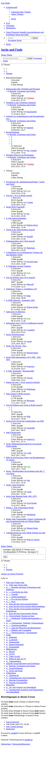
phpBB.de (28, 740)
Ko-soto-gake (32, 262)
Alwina (30, 378)
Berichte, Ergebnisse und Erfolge (23, 91)
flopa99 (30, 236)
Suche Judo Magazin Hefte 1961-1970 (21, 496)
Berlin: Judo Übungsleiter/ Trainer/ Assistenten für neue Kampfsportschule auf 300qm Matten (26, 520)
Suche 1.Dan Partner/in (15, 485)
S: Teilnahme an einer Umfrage (18, 266)
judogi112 (31, 439)
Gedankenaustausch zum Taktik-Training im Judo (25, 533)
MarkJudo (31, 248)
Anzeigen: (7, 549)
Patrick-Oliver (32, 225)
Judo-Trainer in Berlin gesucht (18, 394)
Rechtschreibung (12, 132)
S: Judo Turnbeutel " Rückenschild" (20, 371)
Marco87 (30, 284)
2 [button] (6, 71)
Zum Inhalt (5, 3)
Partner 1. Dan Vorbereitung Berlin (20, 508)
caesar (29, 341)
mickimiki (31, 428)
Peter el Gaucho (33, 540)
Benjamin (30, 401)
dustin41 (30, 128)
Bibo (29, 296)
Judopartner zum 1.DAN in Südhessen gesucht (24, 323)
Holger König (32, 307)
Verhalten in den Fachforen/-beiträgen (21, 103)
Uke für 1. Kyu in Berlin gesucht (19, 195)
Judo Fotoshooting (13, 432)
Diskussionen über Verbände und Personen (23, 89)
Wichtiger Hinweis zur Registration (20, 155)
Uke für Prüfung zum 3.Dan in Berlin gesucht (24, 405)
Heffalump (31, 389)
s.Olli (29, 453)
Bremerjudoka (32, 353)
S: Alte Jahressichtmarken (16, 218)
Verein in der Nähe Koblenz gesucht (20, 230)
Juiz (28, 480)
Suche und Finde (11, 49)
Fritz (28, 191)
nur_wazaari (32, 150)
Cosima (30, 202)
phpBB (14, 733)
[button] (9, 73)
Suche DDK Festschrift (15, 207)
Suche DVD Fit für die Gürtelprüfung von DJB (25, 421)
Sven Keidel (32, 503)
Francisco (30, 366)
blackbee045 (32, 112)
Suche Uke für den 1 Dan (16, 346)
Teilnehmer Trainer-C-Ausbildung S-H (21, 289)
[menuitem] (21, 12)
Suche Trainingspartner (15, 334)
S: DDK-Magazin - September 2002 (20, 300)
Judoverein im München (15, 312)
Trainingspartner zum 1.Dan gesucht (20, 241)
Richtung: (23, 552)
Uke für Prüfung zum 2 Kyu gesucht (20, 277)
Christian (30, 98)
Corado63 (31, 330)
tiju (28, 214)
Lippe (29, 492)
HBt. (29, 416)
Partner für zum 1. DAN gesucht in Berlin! (23, 382)
